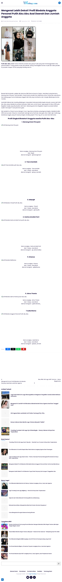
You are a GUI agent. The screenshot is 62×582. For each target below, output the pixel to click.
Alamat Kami (14, 571)
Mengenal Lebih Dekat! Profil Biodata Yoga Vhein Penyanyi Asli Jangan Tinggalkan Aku (32, 471)
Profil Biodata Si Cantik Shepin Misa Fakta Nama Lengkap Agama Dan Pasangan (30, 449)
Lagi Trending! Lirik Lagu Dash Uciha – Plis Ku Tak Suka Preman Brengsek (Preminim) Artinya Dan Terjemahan (33, 457)
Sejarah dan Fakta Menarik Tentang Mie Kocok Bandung (24, 498)
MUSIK (34, 21)
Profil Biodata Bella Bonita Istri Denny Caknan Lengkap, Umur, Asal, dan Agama (30, 483)
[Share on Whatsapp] (18, 349)
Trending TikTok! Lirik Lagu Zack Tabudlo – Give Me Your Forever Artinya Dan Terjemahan (33, 442)
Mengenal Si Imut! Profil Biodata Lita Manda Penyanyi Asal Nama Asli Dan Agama (13, 382)
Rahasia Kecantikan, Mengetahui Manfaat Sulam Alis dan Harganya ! (27, 505)
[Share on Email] (23, 349)
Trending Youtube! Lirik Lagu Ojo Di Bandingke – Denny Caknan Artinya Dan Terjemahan (33, 431)
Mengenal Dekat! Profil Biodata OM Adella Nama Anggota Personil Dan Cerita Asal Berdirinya (34, 464)
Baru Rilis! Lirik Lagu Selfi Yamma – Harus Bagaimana (49, 380)
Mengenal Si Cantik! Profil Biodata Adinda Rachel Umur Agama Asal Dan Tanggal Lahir (34, 404)
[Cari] (58, 563)
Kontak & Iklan (31, 571)
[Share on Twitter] (13, 349)
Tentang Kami (48, 571)
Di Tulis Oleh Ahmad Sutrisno (10, 21)
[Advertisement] (31, 81)
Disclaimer (22, 571)
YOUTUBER (39, 21)
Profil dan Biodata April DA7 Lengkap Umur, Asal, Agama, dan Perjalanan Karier (30, 553)
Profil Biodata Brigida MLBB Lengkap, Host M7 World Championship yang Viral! (30, 539)
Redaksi (39, 571)
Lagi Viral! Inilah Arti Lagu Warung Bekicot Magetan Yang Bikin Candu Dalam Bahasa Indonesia (35, 395)
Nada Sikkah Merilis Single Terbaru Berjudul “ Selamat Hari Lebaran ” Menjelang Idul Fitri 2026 (34, 531)
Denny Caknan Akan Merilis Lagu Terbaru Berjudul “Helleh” (28, 422)
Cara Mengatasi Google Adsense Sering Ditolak (22, 512)
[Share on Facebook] (7, 349)
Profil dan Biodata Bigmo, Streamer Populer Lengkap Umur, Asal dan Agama (29, 546)
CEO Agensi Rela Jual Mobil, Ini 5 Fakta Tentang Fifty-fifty (27, 413)
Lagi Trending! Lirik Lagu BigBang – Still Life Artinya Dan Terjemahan (27, 490)
